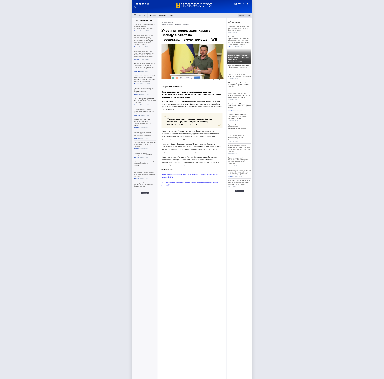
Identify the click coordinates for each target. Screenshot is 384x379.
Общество (137, 31)
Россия (153, 15)
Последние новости (143, 20)
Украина (186, 24)
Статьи (230, 46)
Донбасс (162, 15)
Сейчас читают (234, 22)
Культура (230, 110)
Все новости (145, 193)
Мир (171, 15)
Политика (136, 59)
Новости (136, 47)
